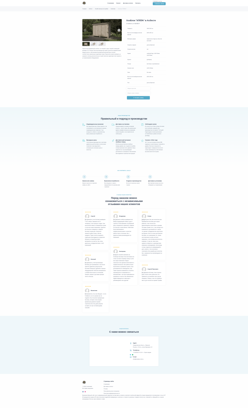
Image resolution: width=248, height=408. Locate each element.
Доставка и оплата (128, 3)
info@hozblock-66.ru (138, 359)
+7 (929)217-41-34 (138, 352)
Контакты (138, 3)
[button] (119, 30)
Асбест (90, 8)
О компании (107, 384)
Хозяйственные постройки (101, 8)
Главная (84, 8)
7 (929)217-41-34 (157, 1)
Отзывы (106, 388)
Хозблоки (113, 8)
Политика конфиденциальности (112, 393)
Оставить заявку (139, 97)
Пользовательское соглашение (111, 391)
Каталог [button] (118, 3)
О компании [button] (110, 3)
